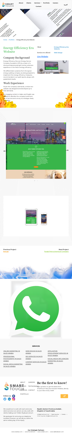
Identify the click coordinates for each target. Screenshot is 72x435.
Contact (38, 6)
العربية (66, 5)
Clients (28, 3)
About (21, 3)
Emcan (6, 251)
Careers (55, 3)
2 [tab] (37, 181)
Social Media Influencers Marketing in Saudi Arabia (58, 361)
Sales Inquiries (55, 414)
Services (37, 3)
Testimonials (33, 386)
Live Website (42, 56)
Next (67, 150)
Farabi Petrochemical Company (56, 251)
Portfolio (46, 3)
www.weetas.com (16, 431)
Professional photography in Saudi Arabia (12, 359)
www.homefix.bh (30, 431)
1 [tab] (35, 181)
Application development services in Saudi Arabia (58, 353)
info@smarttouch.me (43, 414)
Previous (4, 151)
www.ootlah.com (42, 431)
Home (5, 40)
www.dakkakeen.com (57, 431)
